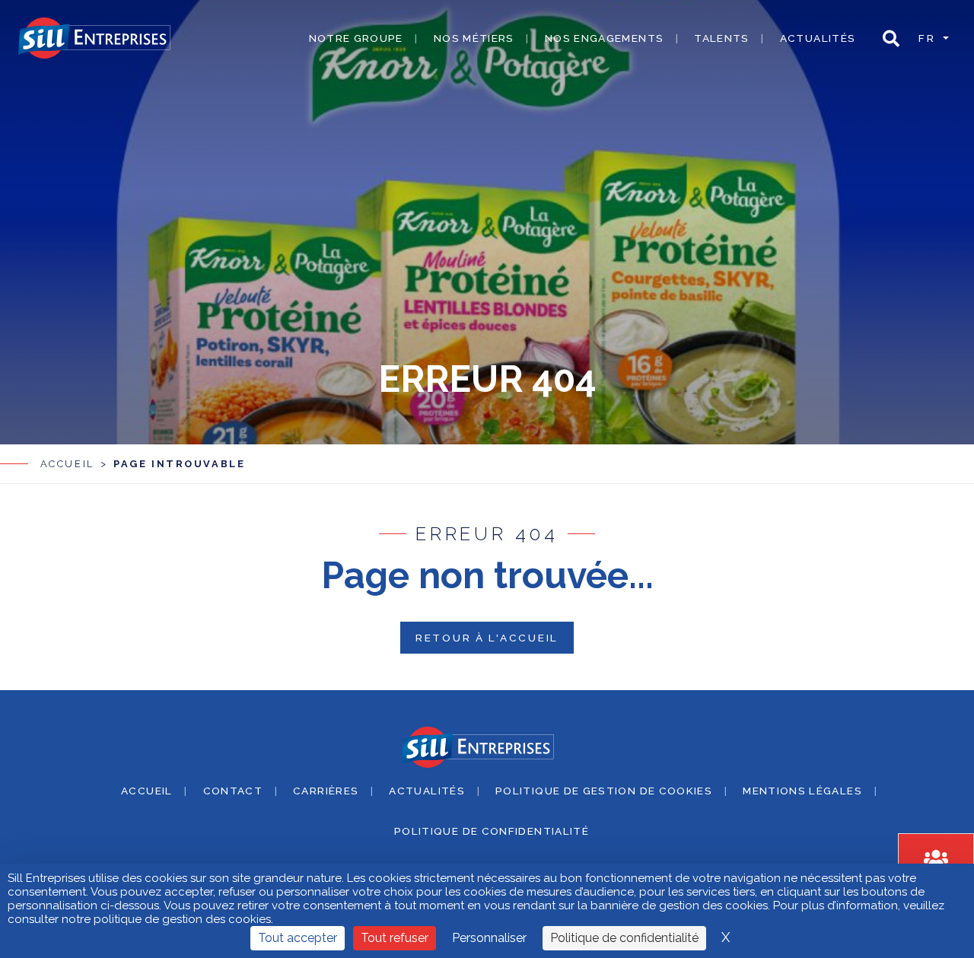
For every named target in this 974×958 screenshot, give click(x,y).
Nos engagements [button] (604, 38)
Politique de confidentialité (491, 831)
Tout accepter (297, 938)
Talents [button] (722, 38)
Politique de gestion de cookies (603, 791)
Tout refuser (394, 938)
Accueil (67, 463)
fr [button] (929, 38)
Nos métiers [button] (474, 38)
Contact (233, 791)
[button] (891, 38)
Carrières (325, 791)
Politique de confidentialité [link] (624, 938)
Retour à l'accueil (487, 638)
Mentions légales (802, 791)
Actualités (818, 38)
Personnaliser (489, 938)
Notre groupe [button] (356, 38)
